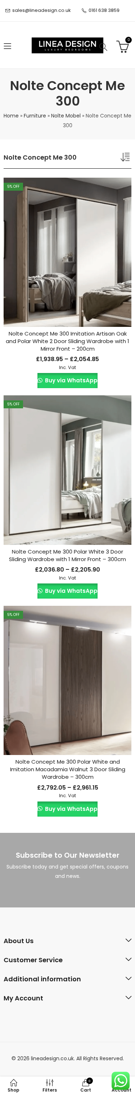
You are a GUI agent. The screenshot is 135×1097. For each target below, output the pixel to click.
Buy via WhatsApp (70, 380)
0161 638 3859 (104, 10)
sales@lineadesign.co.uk (41, 10)
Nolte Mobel (66, 115)
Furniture (35, 115)
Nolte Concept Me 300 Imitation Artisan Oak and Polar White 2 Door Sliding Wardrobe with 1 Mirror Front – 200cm (67, 341)
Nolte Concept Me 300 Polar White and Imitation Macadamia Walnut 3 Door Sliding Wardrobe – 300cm (67, 769)
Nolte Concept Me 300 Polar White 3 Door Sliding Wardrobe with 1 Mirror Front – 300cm (67, 555)
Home (11, 115)
